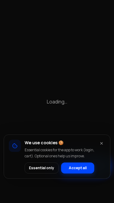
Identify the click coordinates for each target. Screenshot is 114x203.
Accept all (78, 167)
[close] (101, 143)
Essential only (41, 167)
